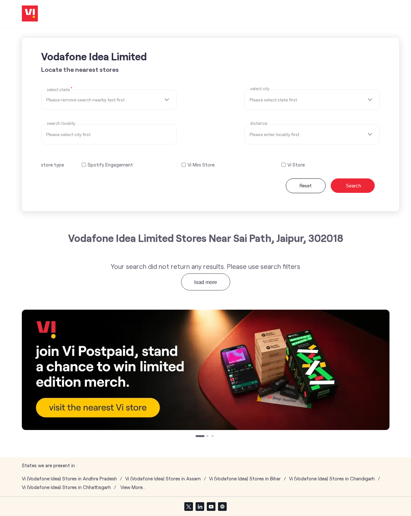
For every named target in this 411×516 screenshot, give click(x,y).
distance (258, 123)
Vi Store (296, 165)
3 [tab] (213, 436)
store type (52, 165)
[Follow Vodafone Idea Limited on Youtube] (211, 506)
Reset (306, 185)
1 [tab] (197, 436)
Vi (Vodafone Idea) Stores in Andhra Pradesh (69, 478)
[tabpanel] (205, 370)
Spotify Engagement (110, 165)
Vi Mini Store (201, 165)
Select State (59, 89)
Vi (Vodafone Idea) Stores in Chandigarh (332, 478)
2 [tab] (208, 436)
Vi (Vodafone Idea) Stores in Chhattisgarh (66, 487)
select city (259, 88)
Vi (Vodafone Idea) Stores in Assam (163, 478)
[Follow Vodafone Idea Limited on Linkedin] (200, 506)
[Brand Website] (222, 506)
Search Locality (61, 123)
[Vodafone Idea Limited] (30, 13)
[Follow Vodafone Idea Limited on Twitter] (188, 506)
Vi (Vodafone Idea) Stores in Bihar (245, 478)
